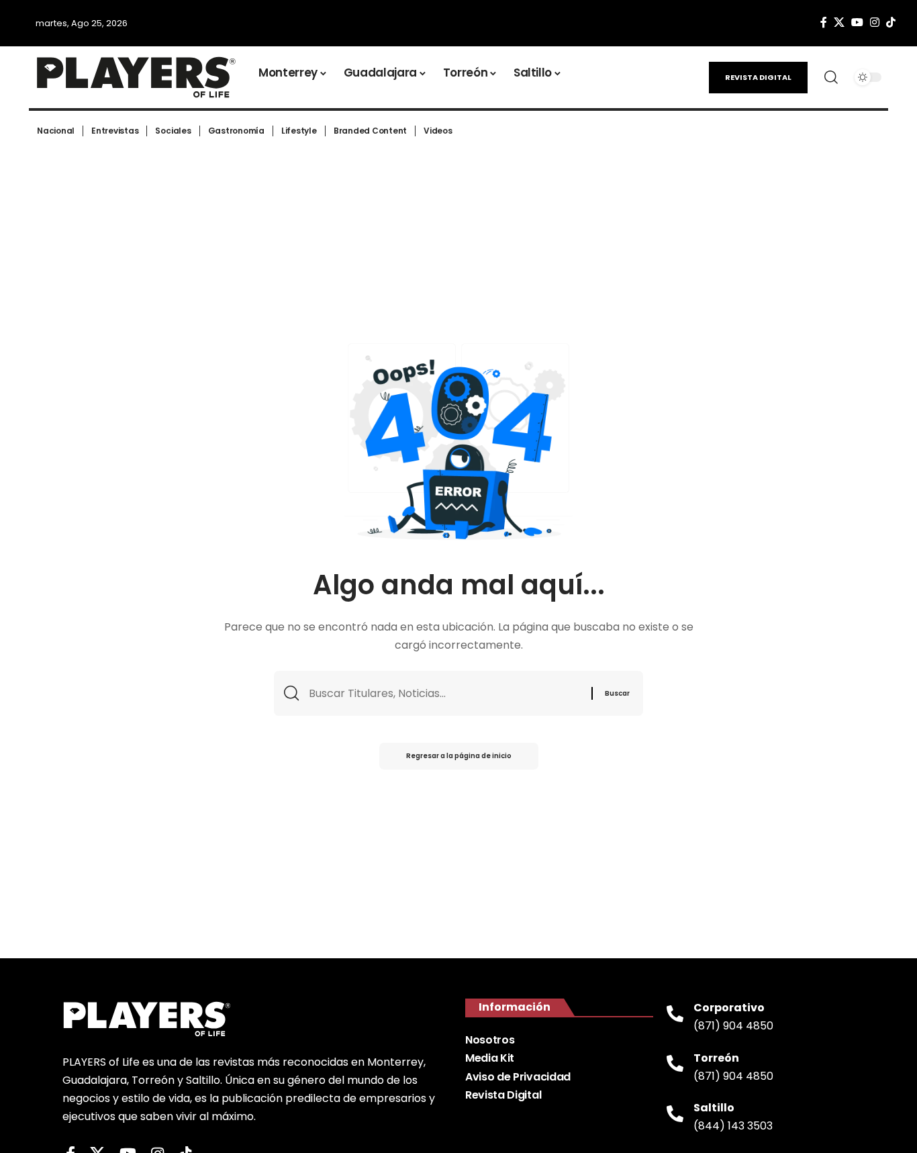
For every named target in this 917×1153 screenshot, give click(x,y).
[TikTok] (891, 22)
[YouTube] (857, 22)
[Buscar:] (445, 693)
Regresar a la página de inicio (459, 756)
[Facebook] (823, 22)
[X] (839, 22)
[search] (831, 77)
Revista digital (758, 77)
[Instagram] (875, 22)
